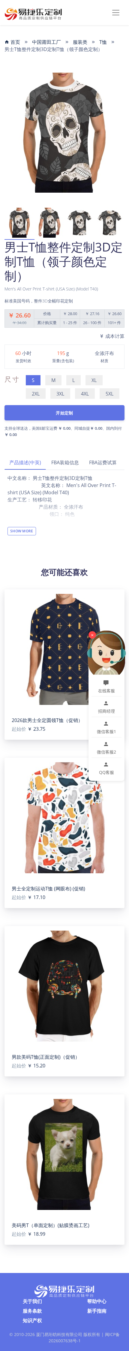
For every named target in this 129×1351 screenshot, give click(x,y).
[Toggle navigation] (115, 12)
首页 (14, 42)
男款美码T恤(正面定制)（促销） (46, 1057)
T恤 (103, 42)
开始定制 (64, 413)
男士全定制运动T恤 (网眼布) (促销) (48, 888)
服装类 (80, 42)
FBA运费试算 (103, 462)
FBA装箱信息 (65, 462)
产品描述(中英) (25, 462)
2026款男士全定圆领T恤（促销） (47, 720)
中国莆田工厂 (46, 42)
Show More (21, 531)
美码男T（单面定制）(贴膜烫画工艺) (50, 1225)
